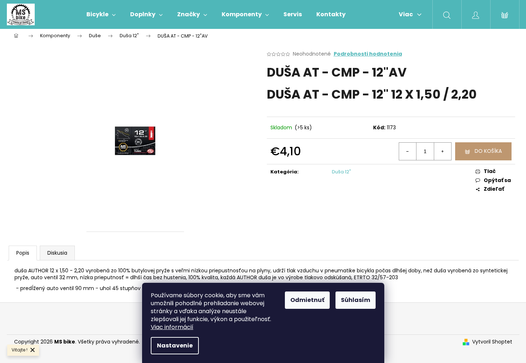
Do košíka (488, 151)
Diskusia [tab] (57, 252)
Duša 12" (341, 171)
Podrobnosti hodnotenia (368, 54)
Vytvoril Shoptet (492, 341)
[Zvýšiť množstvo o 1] (442, 151)
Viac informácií (172, 327)
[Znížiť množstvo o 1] (407, 151)
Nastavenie (175, 345)
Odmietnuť (307, 300)
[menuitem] (101, 14)
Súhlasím (355, 300)
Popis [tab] (22, 252)
